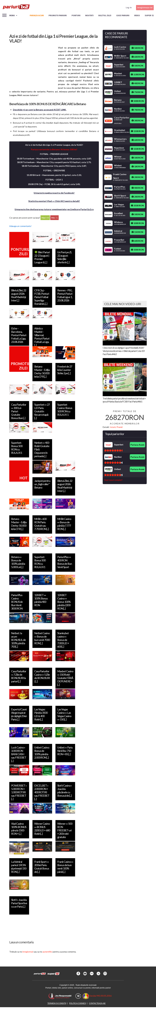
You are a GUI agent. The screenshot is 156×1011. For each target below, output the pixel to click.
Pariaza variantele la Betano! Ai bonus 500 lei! (54, 149)
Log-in (129, 7)
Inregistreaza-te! (144, 7)
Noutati (89, 15)
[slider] (113, 450)
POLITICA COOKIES (77, 1003)
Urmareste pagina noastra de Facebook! (54, 193)
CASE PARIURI (122, 15)
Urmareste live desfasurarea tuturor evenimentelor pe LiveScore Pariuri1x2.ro (54, 209)
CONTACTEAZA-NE (97, 1003)
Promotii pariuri (58, 15)
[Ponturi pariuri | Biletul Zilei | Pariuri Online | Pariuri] (16, 7)
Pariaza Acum (137, 444)
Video (137, 15)
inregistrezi (27, 951)
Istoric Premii (116, 427)
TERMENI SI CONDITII (56, 1003)
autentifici (47, 951)
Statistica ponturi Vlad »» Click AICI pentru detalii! (54, 201)
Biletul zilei (104, 15)
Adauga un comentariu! (20, 226)
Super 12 (149, 15)
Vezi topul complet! (113, 480)
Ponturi (76, 15)
